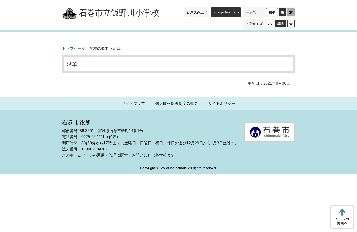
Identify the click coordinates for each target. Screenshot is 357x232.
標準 (272, 12)
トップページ (73, 48)
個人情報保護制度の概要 (176, 103)
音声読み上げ (197, 12)
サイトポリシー (221, 103)
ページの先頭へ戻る (342, 217)
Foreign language (225, 12)
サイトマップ (133, 103)
